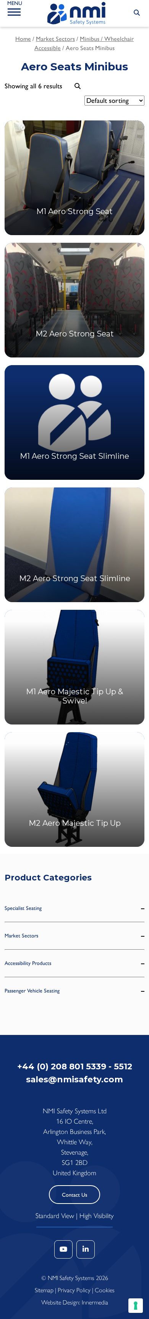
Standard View (55, 1216)
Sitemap (44, 1290)
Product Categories (48, 877)
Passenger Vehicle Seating (32, 991)
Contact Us (74, 1195)
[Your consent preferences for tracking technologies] (135, 1305)
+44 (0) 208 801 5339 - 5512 (74, 1066)
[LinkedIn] (85, 1249)
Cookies (105, 1290)
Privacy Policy (74, 1290)
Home (23, 38)
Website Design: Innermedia (74, 1302)
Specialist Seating (23, 908)
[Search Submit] (137, 13)
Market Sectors (55, 38)
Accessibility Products (28, 963)
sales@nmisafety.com (74, 1079)
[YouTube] (63, 1249)
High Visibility (96, 1216)
